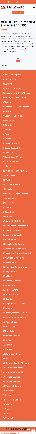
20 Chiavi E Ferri (10, 161)
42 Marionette (9, 262)
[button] (33, 7)
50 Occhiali (8, 298)
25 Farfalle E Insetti (11, 184)
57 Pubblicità (8, 331)
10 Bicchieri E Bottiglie (13, 115)
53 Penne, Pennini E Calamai (16, 312)
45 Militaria (8, 276)
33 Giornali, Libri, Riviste (14, 221)
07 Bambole (8, 102)
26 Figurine (8, 189)
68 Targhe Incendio (11, 381)
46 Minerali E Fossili (12, 280)
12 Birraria (7, 124)
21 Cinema (7, 166)
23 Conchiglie (9, 175)
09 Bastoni (7, 111)
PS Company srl (14, 433)
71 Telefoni (7, 395)
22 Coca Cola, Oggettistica (15, 170)
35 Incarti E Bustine (12, 230)
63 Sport (7, 358)
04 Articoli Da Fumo (12, 88)
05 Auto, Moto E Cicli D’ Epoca (16, 92)
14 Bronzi (7, 134)
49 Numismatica (10, 294)
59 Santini (7, 340)
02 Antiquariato (10, 79)
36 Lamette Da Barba (13, 234)
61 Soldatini (8, 349)
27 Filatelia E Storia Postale (15, 193)
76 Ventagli (8, 418)
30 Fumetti (8, 207)
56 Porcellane (9, 326)
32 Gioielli (7, 216)
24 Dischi (7, 179)
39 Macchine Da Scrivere (14, 248)
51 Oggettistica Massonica (15, 303)
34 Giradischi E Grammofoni (15, 225)
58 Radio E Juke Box (12, 335)
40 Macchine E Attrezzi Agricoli (17, 253)
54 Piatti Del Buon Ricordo (15, 317)
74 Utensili (7, 408)
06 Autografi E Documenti (14, 97)
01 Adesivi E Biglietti (12, 74)
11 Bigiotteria (8, 120)
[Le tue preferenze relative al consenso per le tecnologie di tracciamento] (33, 431)
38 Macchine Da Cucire (13, 243)
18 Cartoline (8, 152)
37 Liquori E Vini (10, 239)
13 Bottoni (7, 129)
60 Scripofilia (9, 344)
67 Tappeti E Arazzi (11, 376)
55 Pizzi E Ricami (11, 321)
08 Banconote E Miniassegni (16, 106)
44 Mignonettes (10, 271)
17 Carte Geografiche (12, 147)
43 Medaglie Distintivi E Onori (16, 266)
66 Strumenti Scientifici (13, 372)
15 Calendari (8, 138)
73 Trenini (7, 404)
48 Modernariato (10, 289)
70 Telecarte (8, 390)
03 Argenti (7, 83)
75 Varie (6, 413)
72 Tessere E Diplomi (12, 399)
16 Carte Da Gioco (11, 143)
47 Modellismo (9, 285)
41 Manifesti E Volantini (13, 257)
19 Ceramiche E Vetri (12, 157)
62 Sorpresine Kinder (12, 353)
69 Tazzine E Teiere (12, 385)
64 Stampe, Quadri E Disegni (16, 363)
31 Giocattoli (8, 211)
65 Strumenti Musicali (13, 367)
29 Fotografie (9, 202)
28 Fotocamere (10, 198)
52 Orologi (7, 308)
